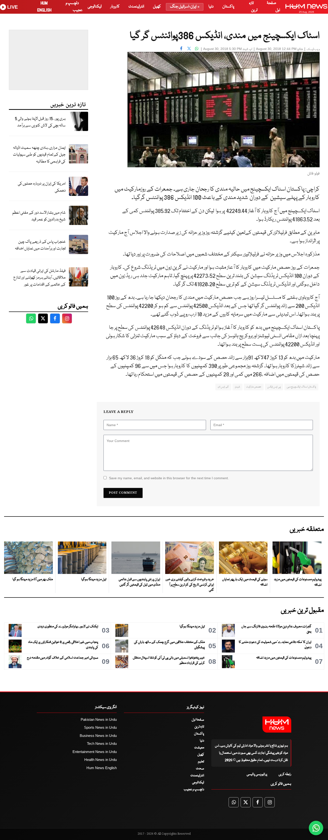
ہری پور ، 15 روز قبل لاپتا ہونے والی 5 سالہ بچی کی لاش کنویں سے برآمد (40, 122)
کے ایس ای (223, 387)
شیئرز (237, 387)
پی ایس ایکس (274, 387)
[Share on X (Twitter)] (189, 48)
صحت (200, 768)
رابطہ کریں (285, 774)
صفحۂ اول (198, 719)
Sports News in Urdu (100, 727)
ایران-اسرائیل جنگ (183, 7)
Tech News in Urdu (102, 743)
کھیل (157, 7)
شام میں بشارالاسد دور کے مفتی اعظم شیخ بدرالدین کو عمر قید (39, 216)
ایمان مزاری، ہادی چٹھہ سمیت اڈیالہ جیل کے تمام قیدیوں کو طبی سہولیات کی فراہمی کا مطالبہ (39, 155)
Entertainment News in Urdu (95, 752)
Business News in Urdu (98, 736)
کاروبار (115, 7)
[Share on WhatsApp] (196, 48)
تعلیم (201, 761)
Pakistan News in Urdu (99, 719)
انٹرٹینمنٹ (136, 7)
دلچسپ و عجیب (194, 789)
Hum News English (101, 768)
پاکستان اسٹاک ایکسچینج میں (301, 387)
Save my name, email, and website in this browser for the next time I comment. (169, 478)
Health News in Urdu (100, 760)
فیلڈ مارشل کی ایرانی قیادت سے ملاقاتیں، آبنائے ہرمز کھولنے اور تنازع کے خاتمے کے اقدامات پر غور (39, 278)
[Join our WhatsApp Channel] (316, 828)
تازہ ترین (199, 726)
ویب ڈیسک (313, 49)
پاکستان (228, 7)
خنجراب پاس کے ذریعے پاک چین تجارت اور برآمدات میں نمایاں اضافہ (40, 245)
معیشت (199, 747)
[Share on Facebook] (181, 48)
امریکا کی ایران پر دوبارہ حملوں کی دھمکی (42, 187)
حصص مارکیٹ (253, 387)
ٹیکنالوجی (95, 7)
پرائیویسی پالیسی (257, 774)
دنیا (210, 7)
